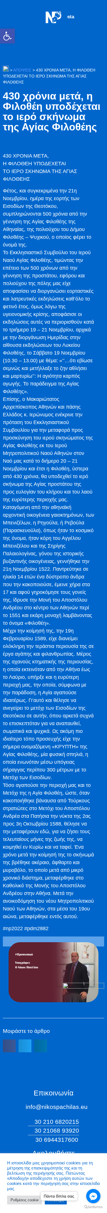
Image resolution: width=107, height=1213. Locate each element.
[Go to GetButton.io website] (93, 1207)
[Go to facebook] (93, 1196)
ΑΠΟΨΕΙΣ (22, 70)
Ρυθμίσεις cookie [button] (25, 1200)
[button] (7, 36)
